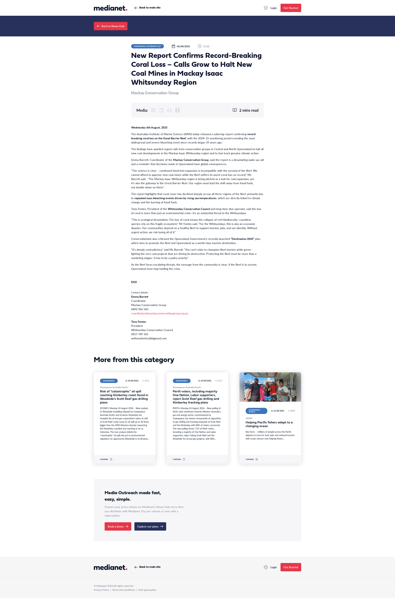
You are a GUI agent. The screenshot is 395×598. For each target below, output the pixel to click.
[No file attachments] (161, 110)
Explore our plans (147, 526)
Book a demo (116, 526)
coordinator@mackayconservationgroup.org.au (159, 313)
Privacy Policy (101, 590)
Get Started (291, 8)
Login (273, 8)
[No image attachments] (153, 110)
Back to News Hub (113, 26)
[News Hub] (110, 8)
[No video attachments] (177, 110)
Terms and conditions (123, 590)
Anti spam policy (147, 590)
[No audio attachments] (169, 110)
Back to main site (149, 7)
